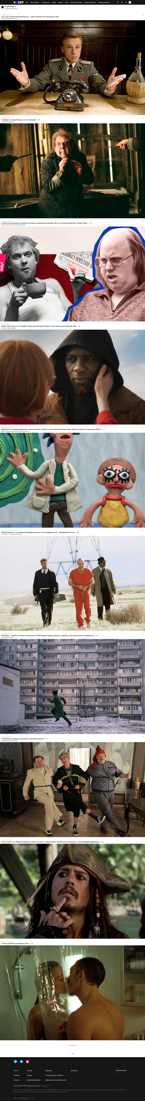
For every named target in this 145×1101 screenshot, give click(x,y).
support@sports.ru (45, 1085)
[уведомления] (122, 2)
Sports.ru (18, 1089)
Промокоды (74, 1070)
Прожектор (48, 1070)
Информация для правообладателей (55, 1080)
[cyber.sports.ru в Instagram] (28, 1062)
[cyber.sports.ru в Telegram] (16, 1062)
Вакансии (29, 1070)
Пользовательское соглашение (54, 1075)
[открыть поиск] (118, 2)
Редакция (16, 1075)
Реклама (29, 1075)
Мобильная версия (121, 1070)
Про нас (16, 1070)
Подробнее (65, 1091)
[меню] (27, 2)
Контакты (16, 1080)
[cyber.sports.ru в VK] (22, 1062)
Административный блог (34, 1080)
